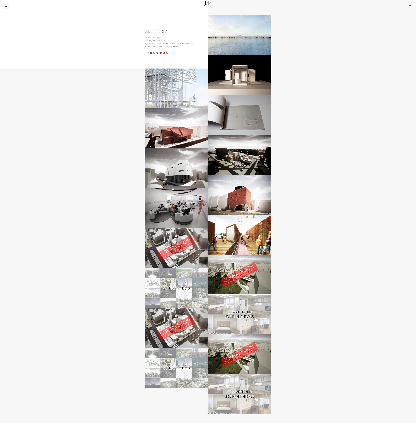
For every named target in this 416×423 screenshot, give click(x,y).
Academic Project (224, 43)
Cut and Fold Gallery (230, 160)
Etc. (220, 123)
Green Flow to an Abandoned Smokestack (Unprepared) (235, 278)
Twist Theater (163, 133)
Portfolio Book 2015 (230, 120)
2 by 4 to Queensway (230, 240)
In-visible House (163, 173)
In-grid (158, 94)
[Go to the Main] (208, 5)
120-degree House (228, 80)
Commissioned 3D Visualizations (236, 320)
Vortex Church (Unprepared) (170, 253)
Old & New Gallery (229, 200)
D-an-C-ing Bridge (227, 40)
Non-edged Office (164, 213)
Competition (159, 97)
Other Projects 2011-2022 (167, 293)
